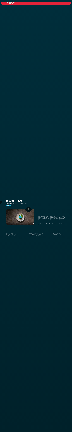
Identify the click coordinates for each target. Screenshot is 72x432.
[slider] (18, 223)
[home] (13, 3)
